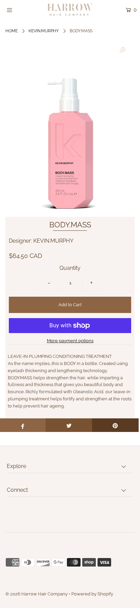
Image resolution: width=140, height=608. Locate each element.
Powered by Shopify (92, 593)
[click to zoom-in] (122, 50)
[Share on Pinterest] (115, 425)
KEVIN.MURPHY (44, 31)
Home (11, 31)
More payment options (70, 340)
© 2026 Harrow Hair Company (36, 593)
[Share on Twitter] (69, 425)
